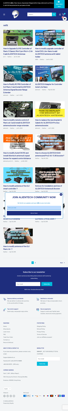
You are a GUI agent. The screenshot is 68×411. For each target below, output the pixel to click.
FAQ (4, 334)
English (6, 388)
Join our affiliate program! (44, 337)
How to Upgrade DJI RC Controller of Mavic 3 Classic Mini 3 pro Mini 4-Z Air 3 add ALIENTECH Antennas (18, 51)
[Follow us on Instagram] (11, 396)
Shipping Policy (41, 326)
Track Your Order (8, 337)
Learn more (6, 331)
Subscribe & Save (59, 5)
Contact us (6, 340)
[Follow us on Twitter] (7, 396)
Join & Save (34, 213)
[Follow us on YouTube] (14, 396)
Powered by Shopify (8, 403)
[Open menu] (4, 14)
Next (61, 262)
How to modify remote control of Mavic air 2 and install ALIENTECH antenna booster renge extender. (16, 122)
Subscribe (47, 284)
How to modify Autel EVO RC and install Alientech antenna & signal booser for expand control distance (17, 155)
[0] (63, 14)
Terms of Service (42, 334)
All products (6, 329)
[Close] (61, 194)
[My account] (60, 14)
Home (5, 326)
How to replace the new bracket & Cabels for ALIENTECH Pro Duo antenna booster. (48, 122)
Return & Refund (8, 342)
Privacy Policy (41, 331)
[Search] (54, 14)
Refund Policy (41, 329)
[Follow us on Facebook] (4, 396)
